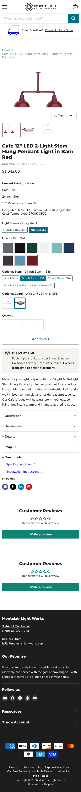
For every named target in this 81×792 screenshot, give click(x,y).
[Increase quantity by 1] (38, 324)
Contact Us (52, 30)
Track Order (66, 30)
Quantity (7, 315)
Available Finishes (43, 771)
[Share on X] (13, 487)
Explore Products (30, 767)
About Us (63, 771)
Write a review (40, 534)
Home (6, 50)
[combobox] (35, 18)
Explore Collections (57, 767)
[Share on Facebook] (5, 487)
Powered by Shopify (40, 784)
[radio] (15, 229)
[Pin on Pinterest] (29, 487)
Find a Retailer (40, 776)
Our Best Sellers (17, 771)
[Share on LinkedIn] (21, 487)
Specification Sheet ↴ (21, 464)
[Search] (73, 18)
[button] (11, 130)
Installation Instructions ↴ (24, 472)
